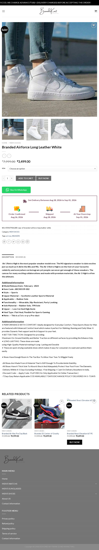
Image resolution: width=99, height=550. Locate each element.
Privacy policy (8, 518)
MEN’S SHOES (8, 493)
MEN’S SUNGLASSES (11, 488)
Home (4, 143)
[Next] (92, 69)
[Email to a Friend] (18, 242)
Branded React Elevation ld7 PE (80, 433)
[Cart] (95, 11)
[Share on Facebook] (9, 242)
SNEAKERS (16, 236)
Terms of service (9, 533)
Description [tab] (8, 257)
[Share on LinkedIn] (27, 242)
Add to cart (25, 178)
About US (6, 498)
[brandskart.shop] (49, 11)
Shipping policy (8, 528)
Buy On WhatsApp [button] (18, 190)
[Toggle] (96, 483)
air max (8, 236)
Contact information (11, 503)
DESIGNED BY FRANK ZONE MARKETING (57, 546)
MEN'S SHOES (15, 143)
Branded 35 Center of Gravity (46, 433)
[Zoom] (5, 113)
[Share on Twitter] (13, 242)
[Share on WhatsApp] (4, 242)
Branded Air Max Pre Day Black (14, 433)
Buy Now (44, 178)
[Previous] (7, 69)
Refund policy (8, 523)
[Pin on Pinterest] (23, 242)
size (3, 168)
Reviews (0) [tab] (21, 257)
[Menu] (3, 11)
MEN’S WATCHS (9, 483)
